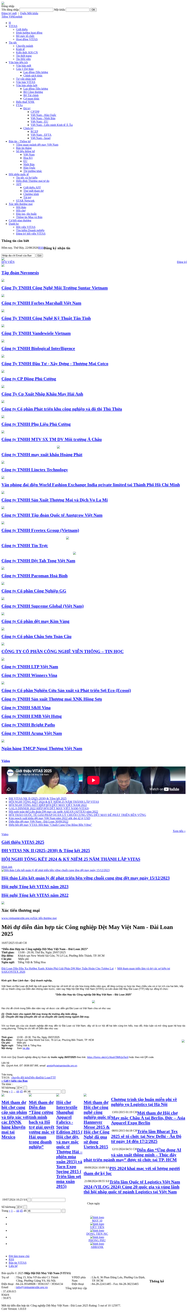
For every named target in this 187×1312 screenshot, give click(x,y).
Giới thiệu (22, 29)
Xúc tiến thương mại (21, 203)
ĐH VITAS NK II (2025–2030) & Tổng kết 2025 (37, 798)
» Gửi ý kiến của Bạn (14, 1080)
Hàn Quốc (29, 167)
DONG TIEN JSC (97, 1233)
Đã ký (26, 108)
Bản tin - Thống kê (20, 141)
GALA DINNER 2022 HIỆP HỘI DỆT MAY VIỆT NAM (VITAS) (49, 808)
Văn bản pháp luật (26, 85)
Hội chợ (20, 210)
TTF (53, 1077)
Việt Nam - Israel (40, 138)
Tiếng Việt (7, 16)
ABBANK (97, 1247)
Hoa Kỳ (28, 157)
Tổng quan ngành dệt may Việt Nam (37, 144)
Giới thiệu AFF (32, 187)
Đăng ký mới (9, 13)
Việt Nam (29, 154)
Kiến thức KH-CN (27, 52)
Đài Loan (45, 1077)
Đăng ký (182, 261)
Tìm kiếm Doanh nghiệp (30, 230)
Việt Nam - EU (39, 121)
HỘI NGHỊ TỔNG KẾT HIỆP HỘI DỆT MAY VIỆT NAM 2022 (48, 805)
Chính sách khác (33, 75)
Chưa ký (28, 128)
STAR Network (25, 200)
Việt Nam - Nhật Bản (43, 118)
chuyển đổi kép (20, 1077)
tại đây (26, 1048)
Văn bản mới (23, 65)
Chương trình (31, 194)
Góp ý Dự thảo (25, 68)
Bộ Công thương (33, 92)
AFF (19, 184)
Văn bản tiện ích (18, 62)
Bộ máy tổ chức (25, 36)
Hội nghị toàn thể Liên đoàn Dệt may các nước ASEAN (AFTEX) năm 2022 (53, 811)
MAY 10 (97, 1220)
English (18, 16)
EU (25, 161)
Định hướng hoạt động (29, 32)
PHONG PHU (97, 1240)
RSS (41, 247)
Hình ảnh (6, 866)
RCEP (34, 131)
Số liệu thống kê (25, 151)
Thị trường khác (32, 171)
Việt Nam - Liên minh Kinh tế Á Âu (52, 124)
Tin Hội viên (23, 59)
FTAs (19, 105)
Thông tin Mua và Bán (29, 217)
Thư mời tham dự (33, 190)
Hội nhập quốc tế (19, 174)
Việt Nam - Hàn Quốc (43, 115)
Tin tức (13, 42)
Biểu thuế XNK (25, 101)
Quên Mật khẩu (29, 13)
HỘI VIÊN (8, 261)
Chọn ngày (93, 1203)
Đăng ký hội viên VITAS (30, 233)
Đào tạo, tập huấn (26, 213)
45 (21, 1091)
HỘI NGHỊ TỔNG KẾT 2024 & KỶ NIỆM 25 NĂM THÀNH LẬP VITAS (54, 801)
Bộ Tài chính (31, 95)
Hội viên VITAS (25, 227)
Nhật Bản (29, 164)
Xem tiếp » (179, 831)
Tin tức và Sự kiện (26, 177)
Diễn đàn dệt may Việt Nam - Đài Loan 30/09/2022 (38, 821)
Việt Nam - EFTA (41, 134)
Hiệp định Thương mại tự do (32, 180)
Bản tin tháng (24, 147)
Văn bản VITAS (25, 82)
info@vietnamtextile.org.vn (32, 1287)
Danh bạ (14, 223)
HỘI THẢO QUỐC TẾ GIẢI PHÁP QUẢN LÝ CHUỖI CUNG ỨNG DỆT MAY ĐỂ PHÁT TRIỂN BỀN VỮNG (77, 814)
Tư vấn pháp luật (26, 78)
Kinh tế (20, 49)
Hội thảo (21, 207)
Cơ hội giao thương (20, 220)
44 (17, 1091)
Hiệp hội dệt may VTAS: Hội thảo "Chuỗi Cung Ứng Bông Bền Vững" (50, 824)
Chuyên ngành (24, 45)
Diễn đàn (34, 1077)
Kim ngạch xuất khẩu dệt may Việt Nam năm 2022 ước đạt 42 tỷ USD (49, 818)
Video (5, 761)
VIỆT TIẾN (97, 1227)
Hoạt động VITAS (27, 39)
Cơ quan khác (31, 98)
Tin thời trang (24, 55)
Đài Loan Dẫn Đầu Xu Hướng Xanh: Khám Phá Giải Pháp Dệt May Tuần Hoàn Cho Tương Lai (57, 968)
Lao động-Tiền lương (35, 72)
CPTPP (35, 111)
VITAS (13, 26)
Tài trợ (27, 197)
